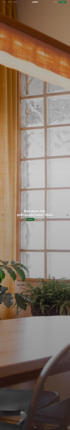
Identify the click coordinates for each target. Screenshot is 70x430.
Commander (30, 219)
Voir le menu (39, 219)
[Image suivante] (67, 215)
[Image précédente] (2, 215)
